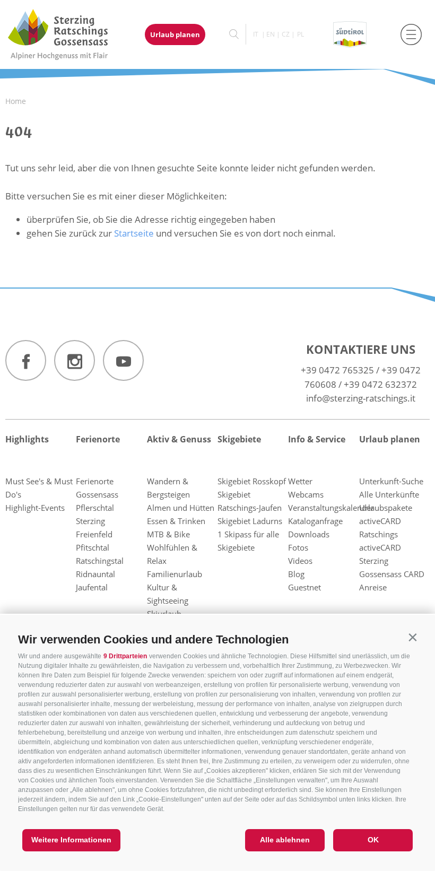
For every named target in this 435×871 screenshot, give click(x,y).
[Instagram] (74, 360)
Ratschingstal (100, 560)
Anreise (373, 587)
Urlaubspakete (385, 507)
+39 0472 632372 (380, 384)
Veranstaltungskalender (331, 507)
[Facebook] (25, 360)
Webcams (306, 494)
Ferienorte (98, 439)
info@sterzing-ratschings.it (360, 398)
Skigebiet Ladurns (250, 521)
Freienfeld (94, 534)
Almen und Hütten (180, 507)
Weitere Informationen (71, 839)
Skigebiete (239, 439)
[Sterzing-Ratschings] (67, 34)
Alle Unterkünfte (389, 494)
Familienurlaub (174, 574)
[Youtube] (123, 360)
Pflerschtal (95, 507)
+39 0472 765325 (337, 370)
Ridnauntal (95, 574)
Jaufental (92, 587)
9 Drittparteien (125, 656)
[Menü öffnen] (411, 34)
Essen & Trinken (176, 521)
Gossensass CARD (391, 574)
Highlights (27, 439)
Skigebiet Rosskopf (252, 481)
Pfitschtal (92, 547)
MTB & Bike (168, 534)
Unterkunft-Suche (391, 481)
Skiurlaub (164, 613)
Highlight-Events (35, 507)
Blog (296, 574)
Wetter (300, 481)
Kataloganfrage (315, 521)
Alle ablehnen (285, 839)
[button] (412, 637)
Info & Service (316, 439)
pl (300, 34)
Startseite (134, 233)
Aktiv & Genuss (179, 439)
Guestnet (304, 587)
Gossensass (97, 494)
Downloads (308, 534)
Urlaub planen (175, 34)
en (270, 34)
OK (373, 839)
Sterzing (90, 521)
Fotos (298, 547)
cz (286, 34)
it (255, 34)
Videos (300, 560)
